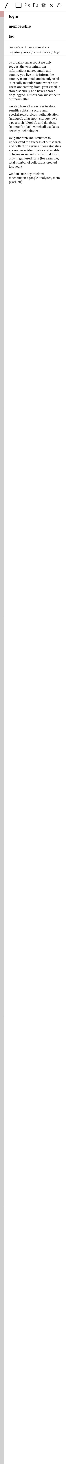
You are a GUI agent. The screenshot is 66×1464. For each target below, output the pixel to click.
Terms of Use (16, 47)
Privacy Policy (22, 52)
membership (20, 26)
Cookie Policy (42, 52)
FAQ (11, 36)
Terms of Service (37, 47)
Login (13, 16)
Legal (57, 52)
